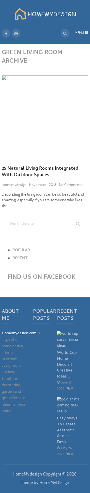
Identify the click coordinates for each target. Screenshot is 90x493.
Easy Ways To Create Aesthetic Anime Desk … (67, 430)
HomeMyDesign (54, 482)
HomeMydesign (27, 474)
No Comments (70, 184)
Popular (21, 250)
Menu (79, 33)
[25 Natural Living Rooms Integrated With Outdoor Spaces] (45, 118)
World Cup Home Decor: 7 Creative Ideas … (67, 365)
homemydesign (14, 184)
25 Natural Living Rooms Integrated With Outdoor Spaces (40, 172)
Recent (20, 258)
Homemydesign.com (19, 333)
